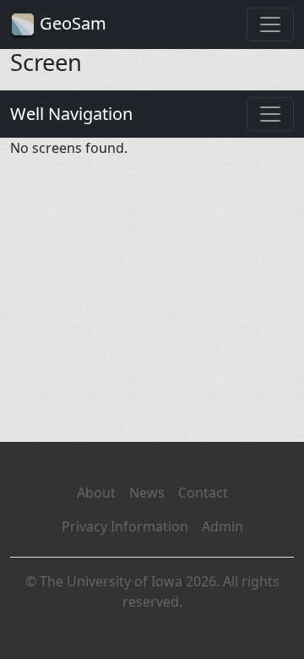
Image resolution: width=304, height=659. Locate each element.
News (147, 492)
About (96, 492)
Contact (203, 492)
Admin (222, 526)
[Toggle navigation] (270, 24)
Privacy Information (125, 526)
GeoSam (70, 23)
